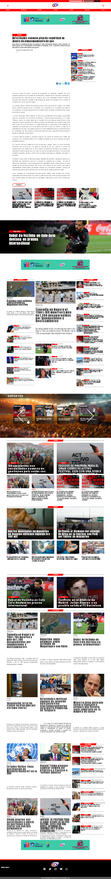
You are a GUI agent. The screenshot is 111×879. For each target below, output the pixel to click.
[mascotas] (10, 381)
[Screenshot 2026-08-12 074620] (74, 63)
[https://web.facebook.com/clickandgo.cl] (44, 870)
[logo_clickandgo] (55, 7)
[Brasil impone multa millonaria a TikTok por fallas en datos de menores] (10, 328)
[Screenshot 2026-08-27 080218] (80, 328)
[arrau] (10, 360)
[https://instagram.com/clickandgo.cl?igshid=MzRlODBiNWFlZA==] (55, 870)
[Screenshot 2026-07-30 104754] (74, 78)
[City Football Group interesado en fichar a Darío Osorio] (10, 339)
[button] (19, 184)
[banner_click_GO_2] (55, 24)
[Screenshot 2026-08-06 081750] (74, 70)
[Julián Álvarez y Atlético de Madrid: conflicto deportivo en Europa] (80, 284)
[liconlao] (10, 349)
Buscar (97, 1)
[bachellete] (80, 295)
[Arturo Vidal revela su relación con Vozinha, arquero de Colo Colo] (80, 371)
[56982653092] (66, 870)
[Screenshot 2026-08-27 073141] (80, 339)
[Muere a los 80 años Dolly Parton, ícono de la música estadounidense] (80, 382)
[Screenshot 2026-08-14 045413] (74, 56)
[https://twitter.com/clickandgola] (50, 870)
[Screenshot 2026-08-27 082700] (80, 317)
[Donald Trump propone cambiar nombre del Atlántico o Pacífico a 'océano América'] (80, 306)
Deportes (17, 406)
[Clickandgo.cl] (8, 6)
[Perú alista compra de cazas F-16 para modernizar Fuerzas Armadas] (80, 361)
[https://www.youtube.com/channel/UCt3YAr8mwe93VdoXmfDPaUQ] (61, 870)
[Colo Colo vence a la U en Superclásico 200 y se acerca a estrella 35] (10, 370)
